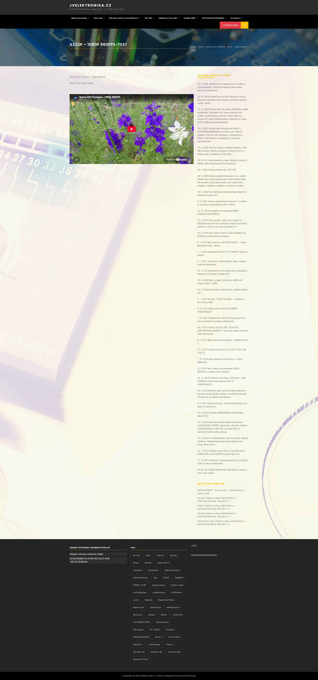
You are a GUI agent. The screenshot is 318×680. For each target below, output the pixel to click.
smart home (174, 637)
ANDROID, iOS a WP (168, 18)
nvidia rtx (178, 615)
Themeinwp (190, 676)
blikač (136, 563)
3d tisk (136, 555)
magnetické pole (166, 600)
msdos (151, 615)
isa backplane (139, 592)
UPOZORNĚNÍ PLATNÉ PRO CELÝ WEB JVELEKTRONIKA (90, 560)
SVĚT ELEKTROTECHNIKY (213, 18)
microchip (137, 615)
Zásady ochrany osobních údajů (86, 554)
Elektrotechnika (79, 18)
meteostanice (173, 607)
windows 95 (139, 652)
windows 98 (156, 652)
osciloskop (138, 630)
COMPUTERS (189, 18)
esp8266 (179, 578)
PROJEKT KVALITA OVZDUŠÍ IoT (123, 18)
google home (158, 585)
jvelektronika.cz (91, 5)
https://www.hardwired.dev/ (204, 555)
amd (148, 555)
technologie (154, 644)
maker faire (138, 607)
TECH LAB (98, 18)
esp (155, 578)
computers (153, 570)
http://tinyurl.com (205, 521)
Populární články (230, 25)
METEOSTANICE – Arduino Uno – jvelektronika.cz (220, 490)
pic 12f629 (155, 630)
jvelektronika (158, 592)
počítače (170, 630)
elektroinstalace (172, 570)
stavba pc (137, 644)
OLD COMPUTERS (141, 622)
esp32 (166, 578)
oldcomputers (162, 622)
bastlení (174, 555)
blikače (148, 563)
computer (137, 570)
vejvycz (169, 644)
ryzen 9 (158, 637)
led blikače (176, 592)
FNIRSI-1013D (139, 585)
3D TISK (148, 18)
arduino (160, 555)
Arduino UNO (203, 493)
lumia (136, 600)
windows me (174, 652)
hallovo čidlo (177, 585)
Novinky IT (235, 18)
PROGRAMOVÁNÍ (141, 637)
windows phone (140, 659)
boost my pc (164, 563)
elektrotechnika (140, 578)
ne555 (164, 615)
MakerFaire (155, 607)
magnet (148, 600)
